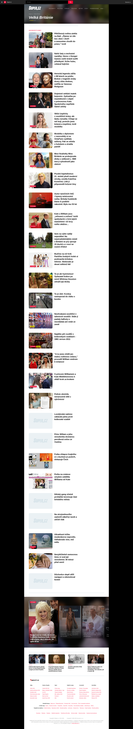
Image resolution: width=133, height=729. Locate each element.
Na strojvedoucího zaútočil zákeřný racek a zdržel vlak (65, 517)
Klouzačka (70, 705)
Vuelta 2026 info (45, 688)
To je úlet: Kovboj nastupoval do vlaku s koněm (64, 296)
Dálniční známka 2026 (96, 690)
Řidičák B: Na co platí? (96, 694)
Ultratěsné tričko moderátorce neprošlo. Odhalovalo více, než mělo (65, 538)
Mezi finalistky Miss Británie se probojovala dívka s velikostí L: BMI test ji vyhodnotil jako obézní (65, 159)
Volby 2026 (32, 688)
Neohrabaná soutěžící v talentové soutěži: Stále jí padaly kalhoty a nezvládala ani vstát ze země (66, 319)
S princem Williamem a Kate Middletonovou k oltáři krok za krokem (65, 376)
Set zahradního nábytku (79, 705)
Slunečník (65, 705)
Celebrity (52, 8)
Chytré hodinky (88, 708)
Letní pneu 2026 (95, 688)
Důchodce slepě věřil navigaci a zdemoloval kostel (64, 577)
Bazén (47, 705)
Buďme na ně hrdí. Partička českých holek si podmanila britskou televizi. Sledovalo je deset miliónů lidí (66, 259)
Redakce (48, 713)
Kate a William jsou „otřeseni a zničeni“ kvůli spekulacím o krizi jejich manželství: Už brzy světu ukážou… (66, 219)
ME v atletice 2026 (58, 694)
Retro (81, 8)
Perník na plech (70, 698)
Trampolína (59, 705)
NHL (56, 698)
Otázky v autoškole (95, 696)
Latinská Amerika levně (84, 696)
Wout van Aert (45, 696)
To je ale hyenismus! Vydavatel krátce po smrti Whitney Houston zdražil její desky (65, 278)
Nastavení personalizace (92, 713)
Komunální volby (33, 698)
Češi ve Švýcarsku (83, 694)
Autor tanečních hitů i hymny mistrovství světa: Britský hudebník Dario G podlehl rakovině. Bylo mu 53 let (65, 199)
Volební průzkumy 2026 (35, 690)
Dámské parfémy (63, 708)
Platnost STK (94, 698)
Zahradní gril (87, 705)
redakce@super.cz (75, 723)
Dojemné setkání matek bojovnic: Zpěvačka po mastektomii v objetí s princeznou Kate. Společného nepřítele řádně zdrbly (65, 100)
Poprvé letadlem (82, 690)
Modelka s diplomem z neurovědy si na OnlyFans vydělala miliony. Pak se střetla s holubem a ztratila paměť (64, 140)
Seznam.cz (128, 2)
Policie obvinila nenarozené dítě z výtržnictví (62, 396)
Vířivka (92, 705)
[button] (40, 40)
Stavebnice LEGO (55, 708)
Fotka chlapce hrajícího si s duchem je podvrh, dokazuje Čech (65, 457)
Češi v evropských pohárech (84, 703)
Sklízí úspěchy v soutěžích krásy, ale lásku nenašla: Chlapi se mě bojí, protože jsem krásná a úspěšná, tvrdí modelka (65, 120)
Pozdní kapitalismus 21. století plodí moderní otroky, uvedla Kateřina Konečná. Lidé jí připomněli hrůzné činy (65, 179)
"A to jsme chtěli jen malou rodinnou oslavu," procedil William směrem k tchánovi (66, 358)
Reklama (43, 713)
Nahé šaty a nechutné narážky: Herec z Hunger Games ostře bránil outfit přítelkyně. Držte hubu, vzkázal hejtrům (66, 58)
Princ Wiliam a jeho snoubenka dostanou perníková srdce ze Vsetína (64, 438)
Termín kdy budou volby (35, 694)
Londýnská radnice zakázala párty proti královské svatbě (63, 416)
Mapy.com (53, 703)
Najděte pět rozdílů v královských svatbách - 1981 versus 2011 (65, 336)
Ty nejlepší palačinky (71, 688)
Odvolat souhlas (82, 713)
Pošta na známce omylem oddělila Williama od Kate (62, 477)
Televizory (82, 708)
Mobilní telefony (47, 708)
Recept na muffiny (71, 690)
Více (101, 8)
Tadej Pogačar (45, 694)
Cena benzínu (74, 703)
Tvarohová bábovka (71, 694)
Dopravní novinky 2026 (96, 692)
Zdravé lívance (70, 692)
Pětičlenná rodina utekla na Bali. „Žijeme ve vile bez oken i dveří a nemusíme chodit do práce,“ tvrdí (65, 38)
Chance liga (57, 688)
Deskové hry (76, 708)
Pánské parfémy (95, 708)
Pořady (67, 8)
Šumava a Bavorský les (84, 692)
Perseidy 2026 (67, 703)
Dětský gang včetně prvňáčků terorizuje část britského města (65, 497)
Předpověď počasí (59, 703)
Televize (74, 8)
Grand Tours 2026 (46, 698)
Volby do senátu (33, 696)
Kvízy (86, 8)
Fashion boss (94, 8)
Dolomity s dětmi (82, 698)
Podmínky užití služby (65, 713)
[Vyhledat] (70, 2)
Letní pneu (70, 708)
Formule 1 (57, 696)
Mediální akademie (56, 713)
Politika (60, 8)
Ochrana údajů (74, 713)
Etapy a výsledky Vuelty (47, 690)
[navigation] (2, 2)
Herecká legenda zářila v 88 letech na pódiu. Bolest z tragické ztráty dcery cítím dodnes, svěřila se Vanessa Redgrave (65, 80)
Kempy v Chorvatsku (83, 688)
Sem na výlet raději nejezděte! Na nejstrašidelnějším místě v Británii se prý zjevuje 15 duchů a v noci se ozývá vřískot (65, 240)
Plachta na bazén (53, 705)
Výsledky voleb (33, 692)
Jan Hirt (44, 692)
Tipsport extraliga (58, 692)
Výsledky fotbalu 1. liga (59, 690)
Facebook (38, 713)
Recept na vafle (70, 696)
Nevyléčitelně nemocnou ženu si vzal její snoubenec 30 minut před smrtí (66, 558)
